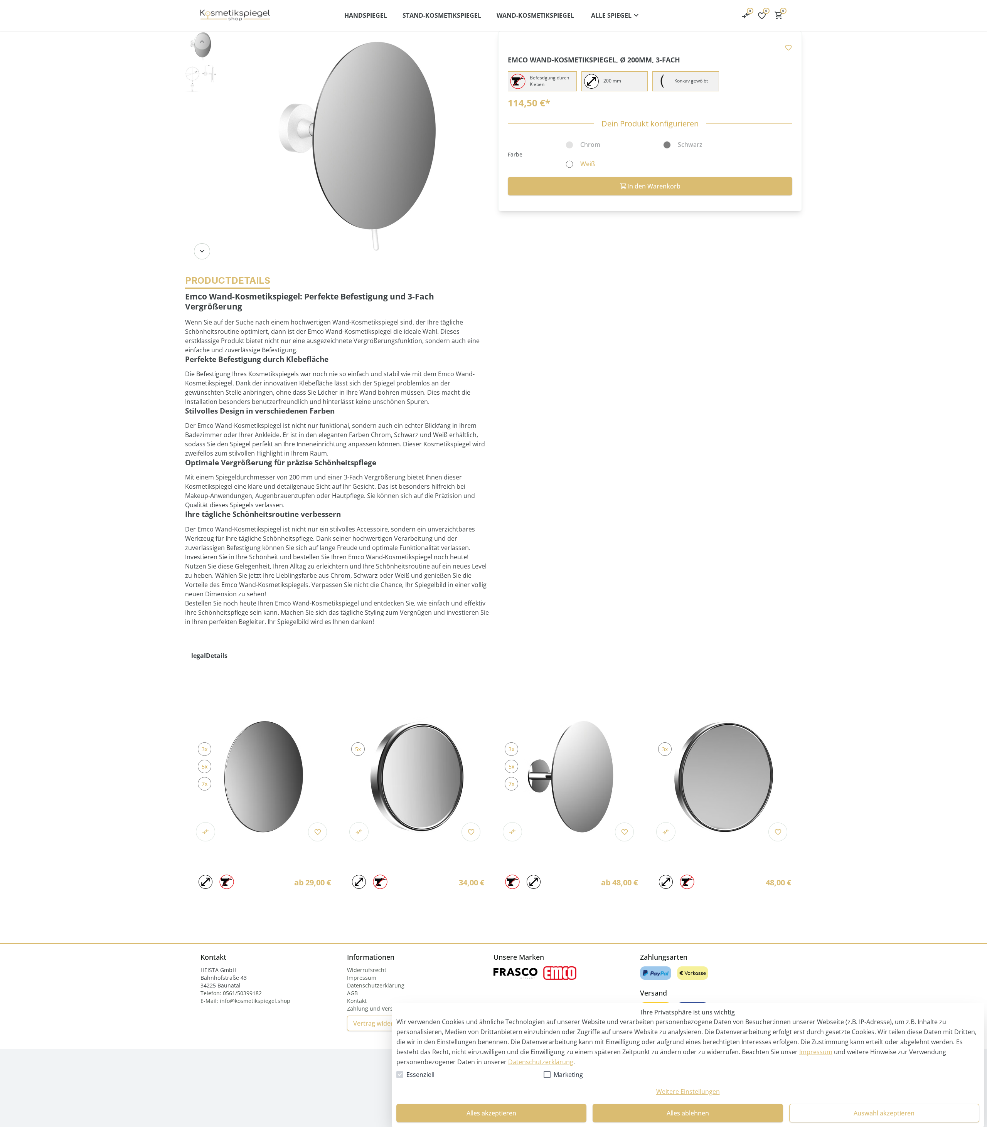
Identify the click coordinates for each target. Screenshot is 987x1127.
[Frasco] (515, 973)
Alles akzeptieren (491, 1113)
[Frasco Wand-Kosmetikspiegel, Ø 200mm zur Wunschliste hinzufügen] (624, 832)
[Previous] (202, 41)
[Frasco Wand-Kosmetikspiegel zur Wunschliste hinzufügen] (470, 832)
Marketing (568, 1074)
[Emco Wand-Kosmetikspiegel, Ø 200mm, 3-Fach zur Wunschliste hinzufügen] (788, 47)
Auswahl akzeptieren (884, 1113)
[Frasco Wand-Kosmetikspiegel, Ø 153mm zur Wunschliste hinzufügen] (317, 832)
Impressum (815, 1052)
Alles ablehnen (688, 1113)
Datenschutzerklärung (540, 1062)
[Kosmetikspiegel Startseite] (235, 15)
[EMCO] (559, 973)
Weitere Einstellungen (688, 1091)
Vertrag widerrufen (381, 1023)
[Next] (202, 251)
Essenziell (420, 1074)
